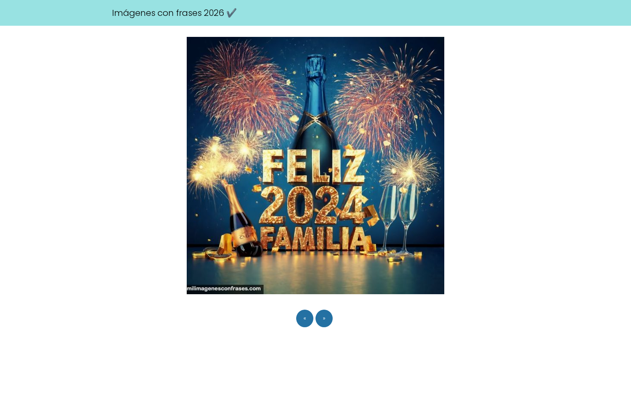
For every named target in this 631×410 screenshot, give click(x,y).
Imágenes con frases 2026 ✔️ (174, 13)
